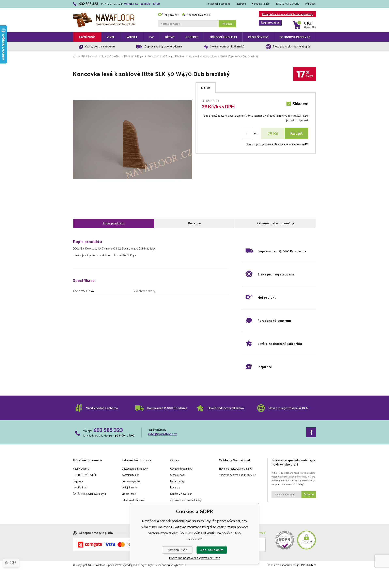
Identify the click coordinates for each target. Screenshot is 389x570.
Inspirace (241, 4)
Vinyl (110, 37)
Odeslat (309, 494)
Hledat (227, 23)
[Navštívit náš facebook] (311, 432)
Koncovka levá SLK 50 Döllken (166, 57)
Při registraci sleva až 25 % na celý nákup (287, 14)
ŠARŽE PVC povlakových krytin (90, 494)
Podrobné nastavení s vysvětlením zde (194, 558)
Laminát (131, 37)
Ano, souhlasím (211, 550)
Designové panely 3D (295, 37)
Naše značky (177, 481)
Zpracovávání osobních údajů (186, 500)
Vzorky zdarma (81, 469)
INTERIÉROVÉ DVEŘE (287, 4)
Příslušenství (258, 37)
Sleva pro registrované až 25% (235, 469)
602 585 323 (108, 430)
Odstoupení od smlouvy (135, 469)
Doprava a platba (131, 481)
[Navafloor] (75, 57)
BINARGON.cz (308, 565)
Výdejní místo (129, 488)
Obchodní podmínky (181, 469)
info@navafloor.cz (162, 434)
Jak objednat (80, 488)
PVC (151, 37)
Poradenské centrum (218, 4)
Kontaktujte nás (260, 4)
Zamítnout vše (177, 550)
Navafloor (104, 8)
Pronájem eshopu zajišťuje (283, 565)
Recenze (175, 488)
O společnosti (177, 475)
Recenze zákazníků (198, 15)
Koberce (192, 37)
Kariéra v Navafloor (181, 494)
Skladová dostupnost (133, 500)
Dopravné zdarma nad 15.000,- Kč (237, 475)
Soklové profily (110, 57)
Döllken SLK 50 (133, 57)
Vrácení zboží (129, 494)
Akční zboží (87, 37)
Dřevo (169, 37)
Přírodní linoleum (223, 37)
